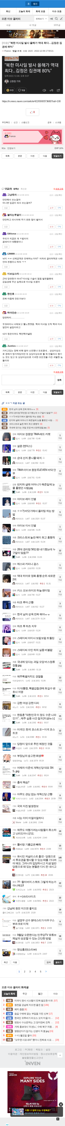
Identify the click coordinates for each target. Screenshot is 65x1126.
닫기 (61, 1104)
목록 (8, 156)
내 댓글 (32, 25)
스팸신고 (25, 122)
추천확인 (6, 122)
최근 (6, 962)
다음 (45, 156)
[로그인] (55, 3)
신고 (16, 122)
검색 (49, 962)
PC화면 (29, 1049)
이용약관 (12, 1054)
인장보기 (11, 148)
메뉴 (4, 148)
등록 (59, 380)
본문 (20, 156)
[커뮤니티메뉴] (4, 3)
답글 (6, 208)
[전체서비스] (61, 3)
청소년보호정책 (49, 1054)
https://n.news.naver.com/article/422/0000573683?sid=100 (31, 101)
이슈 (55, 993)
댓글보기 (58, 392)
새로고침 (59, 189)
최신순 (24, 189)
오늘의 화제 (9, 993)
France (7, 51)
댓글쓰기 (58, 156)
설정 (48, 1049)
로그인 (18, 1049)
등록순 (16, 189)
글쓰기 (61, 18)
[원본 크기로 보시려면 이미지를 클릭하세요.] (32, 75)
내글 (8, 25)
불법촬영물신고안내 (32, 1057)
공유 (50, 122)
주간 (24, 993)
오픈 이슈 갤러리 (11, 18)
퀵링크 (39, 1049)
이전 (32, 156)
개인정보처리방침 (29, 1054)
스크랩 (58, 122)
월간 (40, 993)
